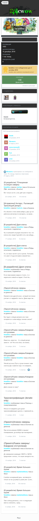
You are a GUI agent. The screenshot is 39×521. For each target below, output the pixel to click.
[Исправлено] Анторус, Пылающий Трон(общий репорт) (18, 204)
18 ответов (22, 197)
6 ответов (22, 239)
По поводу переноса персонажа (18, 174)
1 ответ (21, 415)
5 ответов (22, 302)
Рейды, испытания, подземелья (19, 228)
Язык (19, 518)
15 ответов (22, 218)
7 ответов (22, 346)
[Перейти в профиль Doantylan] (15, 97)
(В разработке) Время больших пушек (17, 468)
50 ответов (21, 483)
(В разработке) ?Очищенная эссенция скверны (16, 183)
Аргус (6, 473)
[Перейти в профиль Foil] (6, 154)
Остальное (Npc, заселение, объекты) (19, 188)
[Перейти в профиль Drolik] (6, 136)
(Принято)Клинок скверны (15, 288)
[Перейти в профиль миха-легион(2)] (6, 148)
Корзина (31, 208)
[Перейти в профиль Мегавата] (6, 142)
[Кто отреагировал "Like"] (28, 369)
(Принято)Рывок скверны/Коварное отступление (18, 330)
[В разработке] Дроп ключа (15, 224)
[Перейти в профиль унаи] (6, 160)
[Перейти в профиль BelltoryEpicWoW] (6, 97)
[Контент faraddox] (19, 39)
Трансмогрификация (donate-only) (18, 399)
